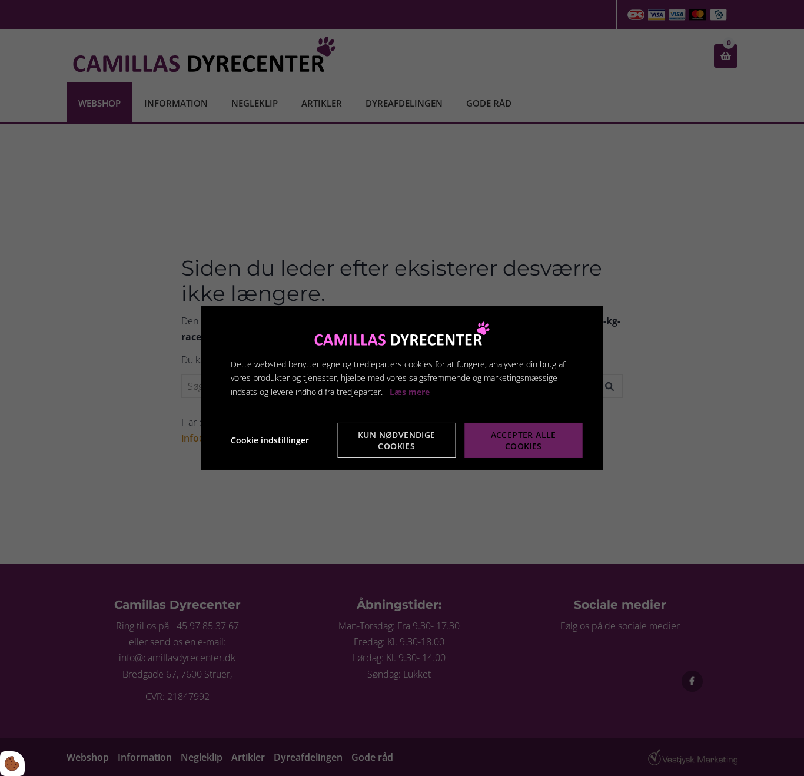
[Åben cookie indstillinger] (12, 763)
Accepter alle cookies (523, 440)
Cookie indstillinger (270, 440)
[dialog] (402, 388)
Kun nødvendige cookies (397, 440)
